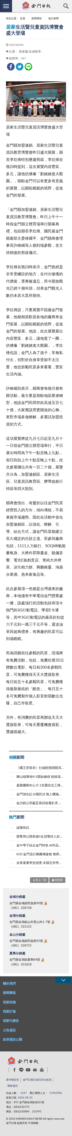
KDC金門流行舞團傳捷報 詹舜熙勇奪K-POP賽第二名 (40, 854)
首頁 (22, 18)
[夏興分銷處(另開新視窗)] (43, 960)
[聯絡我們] (34, 1069)
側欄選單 (6, 6)
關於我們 (9, 983)
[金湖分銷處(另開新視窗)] (53, 922)
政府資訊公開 (12, 1039)
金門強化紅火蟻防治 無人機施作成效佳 (40, 794)
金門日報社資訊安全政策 (37, 1080)
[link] (11, 66)
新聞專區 (36, 18)
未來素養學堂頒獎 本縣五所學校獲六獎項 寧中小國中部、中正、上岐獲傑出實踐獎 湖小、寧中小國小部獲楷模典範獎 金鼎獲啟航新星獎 (40, 863)
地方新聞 (53, 18)
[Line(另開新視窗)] (21, 1069)
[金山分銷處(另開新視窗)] (46, 941)
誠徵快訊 (22, 827)
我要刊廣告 (11, 1020)
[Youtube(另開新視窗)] (28, 1069)
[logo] (36, 5)
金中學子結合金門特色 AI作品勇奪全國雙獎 (40, 845)
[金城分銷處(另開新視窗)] (46, 903)
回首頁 (59, 880)
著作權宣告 (12, 1080)
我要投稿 (9, 1002)
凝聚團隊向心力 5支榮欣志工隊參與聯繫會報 (40, 785)
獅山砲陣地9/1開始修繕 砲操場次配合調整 (40, 776)
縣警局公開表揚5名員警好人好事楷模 (40, 836)
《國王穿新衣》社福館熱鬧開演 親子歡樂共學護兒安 (40, 767)
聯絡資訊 (12, 1086)
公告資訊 (9, 1030)
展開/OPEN (63, 980)
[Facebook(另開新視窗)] (14, 1069)
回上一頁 (41, 880)
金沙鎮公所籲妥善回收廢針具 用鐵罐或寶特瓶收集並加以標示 (40, 803)
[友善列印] (41, 1069)
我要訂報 (9, 1011)
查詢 (66, 6)
